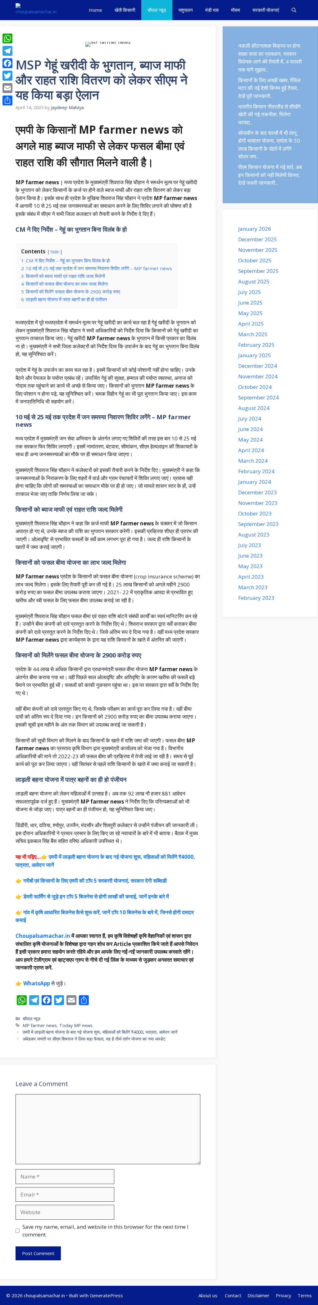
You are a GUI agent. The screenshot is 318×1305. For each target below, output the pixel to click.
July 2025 (249, 292)
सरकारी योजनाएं (265, 10)
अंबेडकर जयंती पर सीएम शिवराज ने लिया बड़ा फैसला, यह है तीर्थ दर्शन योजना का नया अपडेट (94, 1039)
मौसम (235, 10)
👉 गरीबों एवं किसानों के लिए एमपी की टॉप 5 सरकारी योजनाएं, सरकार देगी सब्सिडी (91, 880)
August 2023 (254, 534)
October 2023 (255, 513)
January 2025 (254, 355)
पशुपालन (186, 10)
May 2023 (250, 566)
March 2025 (253, 334)
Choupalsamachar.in (43, 935)
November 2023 (258, 502)
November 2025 (258, 249)
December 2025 (257, 239)
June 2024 (250, 429)
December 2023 (257, 492)
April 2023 (251, 576)
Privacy (283, 1295)
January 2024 (254, 481)
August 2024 (254, 408)
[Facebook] (7, 63)
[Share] (7, 100)
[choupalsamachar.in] (36, 10)
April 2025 (251, 323)
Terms (305, 1295)
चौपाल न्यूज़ (157, 10)
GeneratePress (106, 1295)
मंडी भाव (212, 10)
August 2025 (254, 281)
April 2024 (251, 450)
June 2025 (250, 302)
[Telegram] (7, 51)
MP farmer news (40, 1025)
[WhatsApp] (7, 38)
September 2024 (258, 397)
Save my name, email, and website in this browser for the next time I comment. (105, 1230)
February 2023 (256, 597)
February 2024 (256, 471)
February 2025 (256, 344)
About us (208, 1295)
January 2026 (254, 228)
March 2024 (253, 460)
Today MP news (76, 1025)
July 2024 (249, 418)
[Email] (7, 88)
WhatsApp (36, 983)
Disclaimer (259, 1295)
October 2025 (255, 260)
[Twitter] (7, 75)
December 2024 (257, 365)
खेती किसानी (125, 10)
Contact (233, 1295)
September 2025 (258, 270)
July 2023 (249, 545)
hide (55, 252)
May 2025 (250, 313)
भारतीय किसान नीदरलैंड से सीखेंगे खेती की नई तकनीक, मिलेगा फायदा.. (269, 114)
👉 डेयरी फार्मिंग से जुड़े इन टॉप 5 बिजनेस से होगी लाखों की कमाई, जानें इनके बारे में (92, 896)
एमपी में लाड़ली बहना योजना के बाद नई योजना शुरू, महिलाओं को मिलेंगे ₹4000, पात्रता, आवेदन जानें (100, 1032)
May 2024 (250, 439)
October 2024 (255, 386)
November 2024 (258, 376)
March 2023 (253, 587)
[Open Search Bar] (293, 10)
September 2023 (258, 524)
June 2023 (250, 555)
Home (95, 10)
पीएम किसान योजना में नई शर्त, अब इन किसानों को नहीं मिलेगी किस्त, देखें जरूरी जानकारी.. (270, 174)
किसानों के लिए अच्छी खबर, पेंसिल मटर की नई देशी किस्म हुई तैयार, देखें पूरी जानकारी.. (269, 88)
